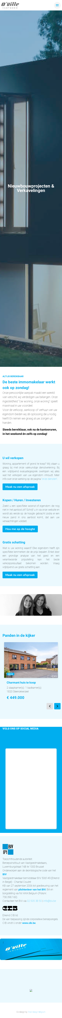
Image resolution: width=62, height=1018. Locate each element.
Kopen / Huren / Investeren (22, 500)
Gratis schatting (14, 542)
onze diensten (49, 478)
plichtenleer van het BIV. (32, 889)
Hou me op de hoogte (20, 529)
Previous (50, 706)
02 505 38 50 (34, 900)
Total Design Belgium (36, 1012)
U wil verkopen (13, 458)
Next (57, 706)
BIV (5, 874)
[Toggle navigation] (57, 5)
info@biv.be (50, 900)
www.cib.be (29, 922)
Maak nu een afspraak (20, 487)
